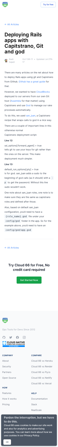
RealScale (36, 410)
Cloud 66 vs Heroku (42, 360)
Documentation (39, 398)
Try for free (48, 4)
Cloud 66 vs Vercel (41, 383)
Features (6, 393)
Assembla (16, 100)
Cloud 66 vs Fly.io (40, 372)
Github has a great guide (32, 81)
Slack (34, 404)
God (28, 105)
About (5, 360)
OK (7, 442)
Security (6, 366)
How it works (9, 398)
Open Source (9, 377)
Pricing (6, 404)
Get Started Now (29, 280)
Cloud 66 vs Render (41, 366)
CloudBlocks (43, 91)
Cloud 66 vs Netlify (41, 377)
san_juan (30, 115)
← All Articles (12, 24)
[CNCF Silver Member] (13, 344)
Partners (6, 372)
